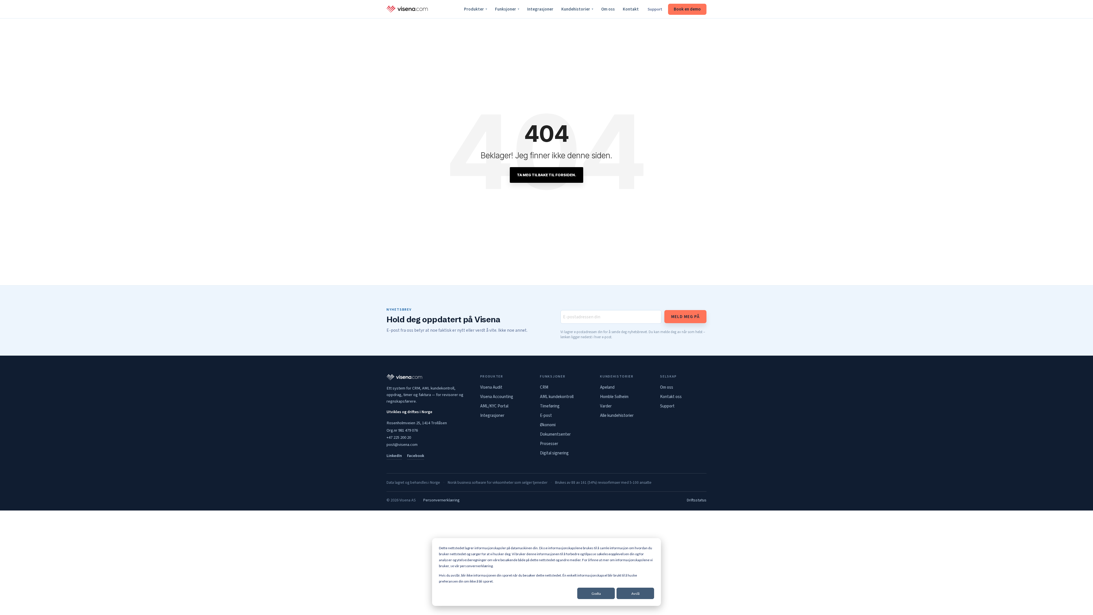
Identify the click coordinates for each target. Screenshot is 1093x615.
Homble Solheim (614, 397)
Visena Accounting (496, 397)
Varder (606, 406)
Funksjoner (507, 9)
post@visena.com (402, 445)
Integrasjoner (540, 9)
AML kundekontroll (557, 397)
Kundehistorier (577, 9)
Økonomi (548, 425)
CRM (544, 387)
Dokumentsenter (555, 434)
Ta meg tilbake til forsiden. (546, 175)
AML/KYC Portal (494, 406)
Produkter (475, 9)
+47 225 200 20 (399, 437)
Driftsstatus (696, 500)
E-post (546, 416)
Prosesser (549, 444)
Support (655, 9)
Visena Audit (491, 387)
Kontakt (631, 9)
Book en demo (687, 9)
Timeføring (550, 406)
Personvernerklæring (441, 500)
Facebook (415, 456)
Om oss (608, 9)
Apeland (607, 387)
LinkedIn (394, 456)
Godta (596, 593)
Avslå (635, 593)
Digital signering (554, 453)
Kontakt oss (671, 397)
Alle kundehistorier (617, 416)
